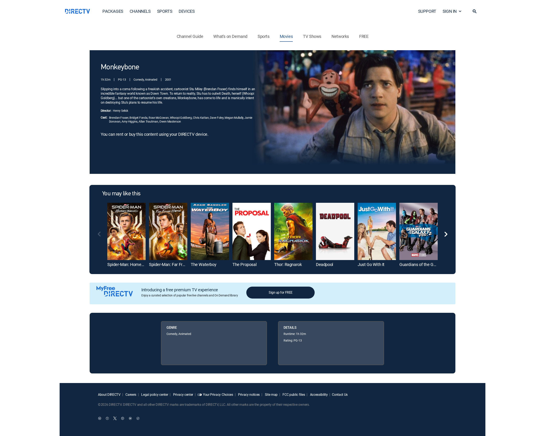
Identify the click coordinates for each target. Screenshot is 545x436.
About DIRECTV (109, 394)
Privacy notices (248, 394)
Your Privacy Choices (218, 394)
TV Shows (312, 36)
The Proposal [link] (244, 264)
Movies (286, 36)
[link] (126, 231)
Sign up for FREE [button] (280, 292)
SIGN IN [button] (450, 11)
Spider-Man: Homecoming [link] (131, 264)
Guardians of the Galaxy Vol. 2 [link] (426, 264)
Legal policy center (154, 394)
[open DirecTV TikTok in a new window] (138, 418)
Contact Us (340, 394)
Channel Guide (190, 36)
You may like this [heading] (121, 194)
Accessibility (318, 394)
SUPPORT (427, 11)
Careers (130, 394)
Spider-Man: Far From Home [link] (175, 264)
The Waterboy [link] (203, 264)
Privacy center (182, 394)
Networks (340, 36)
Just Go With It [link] (371, 264)
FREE (363, 36)
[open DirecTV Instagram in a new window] (122, 418)
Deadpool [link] (324, 264)
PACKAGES (112, 11)
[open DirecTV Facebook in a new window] (107, 418)
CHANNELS (140, 11)
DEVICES (187, 11)
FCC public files (293, 394)
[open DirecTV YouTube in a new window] (130, 418)
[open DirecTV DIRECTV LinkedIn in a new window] (99, 418)
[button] (474, 11)
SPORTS (164, 11)
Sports (264, 36)
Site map (271, 394)
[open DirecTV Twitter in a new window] (115, 418)
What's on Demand (230, 36)
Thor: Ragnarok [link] (288, 264)
